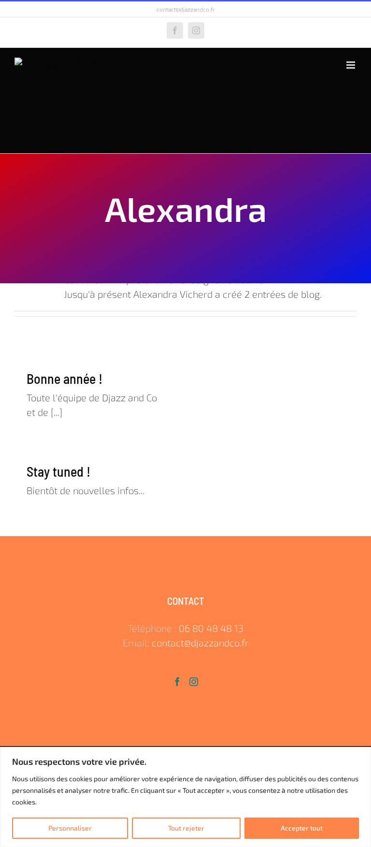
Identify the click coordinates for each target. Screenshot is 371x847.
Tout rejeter (186, 828)
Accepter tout (302, 828)
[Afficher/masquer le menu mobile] (351, 65)
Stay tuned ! (58, 471)
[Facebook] (177, 681)
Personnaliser (70, 828)
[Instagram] (193, 681)
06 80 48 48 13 (211, 628)
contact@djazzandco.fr (186, 9)
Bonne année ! (64, 378)
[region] (185, 797)
